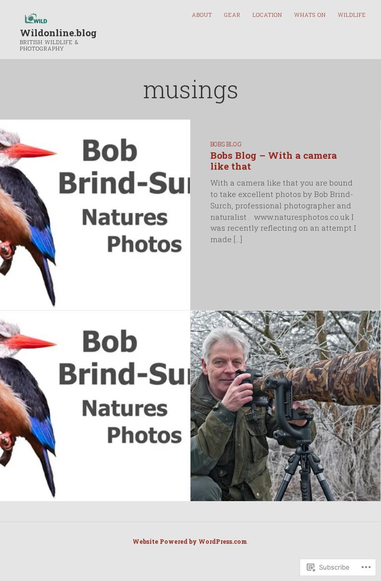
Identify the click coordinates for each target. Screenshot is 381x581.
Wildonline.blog (58, 32)
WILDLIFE (352, 14)
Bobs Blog (226, 144)
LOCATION (267, 14)
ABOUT (202, 14)
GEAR (232, 14)
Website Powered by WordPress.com (189, 541)
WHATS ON (310, 14)
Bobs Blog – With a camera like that (273, 161)
